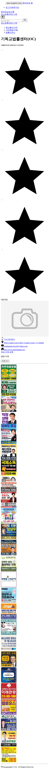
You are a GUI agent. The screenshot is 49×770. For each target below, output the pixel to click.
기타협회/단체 (12, 30)
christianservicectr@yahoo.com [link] (15, 346)
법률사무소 (10, 32)
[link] (24, 373)
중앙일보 (7, 12)
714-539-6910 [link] (9, 339)
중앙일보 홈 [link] (28, 3)
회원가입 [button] (15, 7)
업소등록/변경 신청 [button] (9, 14)
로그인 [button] (8, 7)
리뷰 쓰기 (5, 361)
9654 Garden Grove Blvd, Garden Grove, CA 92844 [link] (24, 343)
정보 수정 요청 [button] (7, 352)
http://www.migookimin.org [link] (14, 350)
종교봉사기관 (11, 28)
